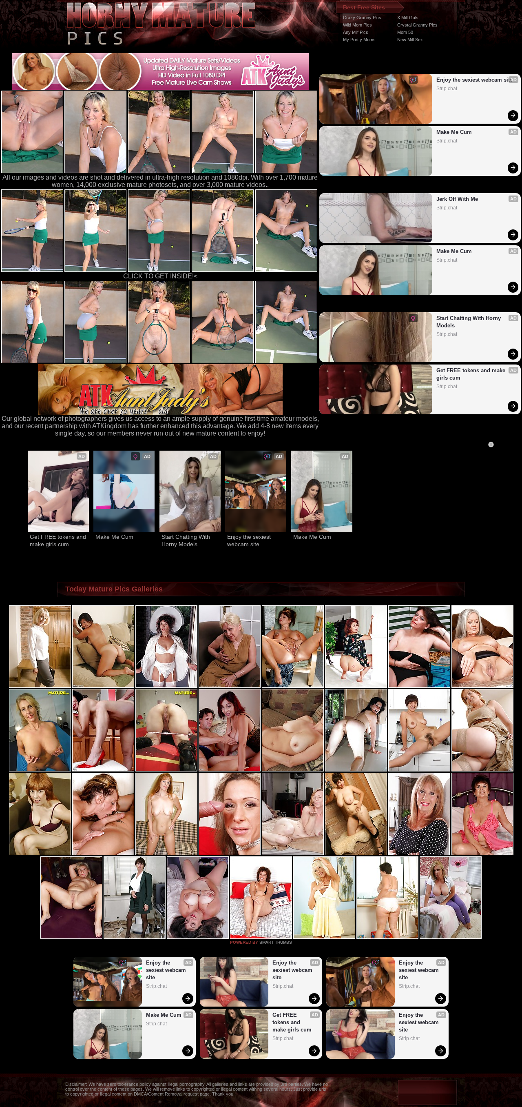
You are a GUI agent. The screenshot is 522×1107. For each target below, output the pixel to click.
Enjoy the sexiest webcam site (474, 80)
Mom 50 (405, 32)
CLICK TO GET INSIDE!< (160, 276)
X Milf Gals (407, 17)
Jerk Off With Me (457, 199)
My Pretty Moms (359, 39)
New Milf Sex (410, 39)
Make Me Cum (454, 132)
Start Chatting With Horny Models (469, 322)
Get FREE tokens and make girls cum (471, 374)
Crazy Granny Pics (362, 17)
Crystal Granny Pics (417, 24)
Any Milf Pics (355, 32)
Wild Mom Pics (357, 24)
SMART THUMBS (275, 942)
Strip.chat (446, 88)
